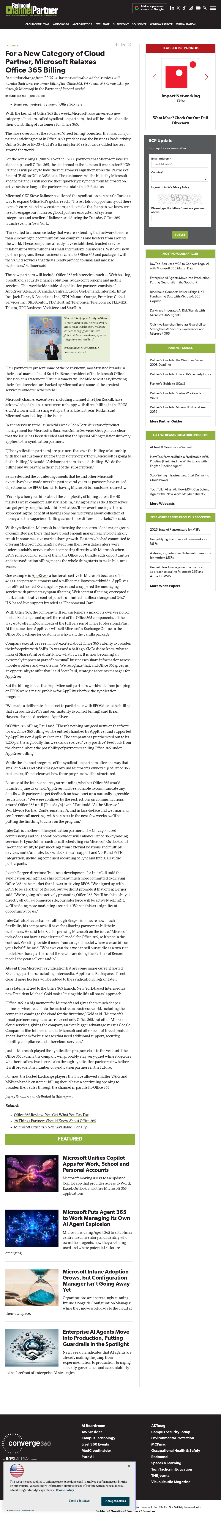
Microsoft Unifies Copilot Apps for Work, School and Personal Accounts (96, 1164)
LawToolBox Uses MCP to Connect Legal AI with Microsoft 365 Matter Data (179, 266)
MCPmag (159, 1444)
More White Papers (165, 586)
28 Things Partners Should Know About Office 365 (55, 1121)
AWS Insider (92, 1432)
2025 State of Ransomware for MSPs (175, 530)
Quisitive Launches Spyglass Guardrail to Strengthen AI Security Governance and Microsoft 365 (178, 329)
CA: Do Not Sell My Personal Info (179, 1507)
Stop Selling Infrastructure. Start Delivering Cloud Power (179, 478)
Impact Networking (181, 96)
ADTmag (158, 1426)
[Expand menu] (213, 9)
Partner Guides (180, 348)
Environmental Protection (172, 1438)
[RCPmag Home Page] (31, 11)
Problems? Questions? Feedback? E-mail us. (126, 1511)
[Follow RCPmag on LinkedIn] (172, 9)
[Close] (129, 1466)
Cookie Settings (79, 1501)
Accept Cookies (115, 1501)
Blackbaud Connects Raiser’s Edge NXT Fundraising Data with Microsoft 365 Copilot (177, 297)
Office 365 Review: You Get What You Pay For (51, 1115)
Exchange (103, 24)
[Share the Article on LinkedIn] (122, 44)
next (206, 76)
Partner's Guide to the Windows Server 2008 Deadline (177, 363)
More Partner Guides (166, 421)
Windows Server (161, 24)
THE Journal (160, 1476)
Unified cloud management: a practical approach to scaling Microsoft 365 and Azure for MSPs (177, 572)
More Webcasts (162, 504)
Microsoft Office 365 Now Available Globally (50, 1127)
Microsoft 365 (82, 24)
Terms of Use (149, 1507)
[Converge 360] (26, 1444)
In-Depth (12, 45)
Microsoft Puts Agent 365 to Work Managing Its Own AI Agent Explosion (96, 1218)
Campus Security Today (170, 1432)
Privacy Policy (181, 187)
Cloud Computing (37, 24)
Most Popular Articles (181, 254)
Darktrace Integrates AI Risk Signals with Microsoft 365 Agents (177, 313)
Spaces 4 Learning (166, 1463)
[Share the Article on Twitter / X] (128, 44)
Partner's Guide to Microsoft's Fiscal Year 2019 (178, 410)
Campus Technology (98, 1438)
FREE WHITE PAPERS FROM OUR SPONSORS (180, 517)
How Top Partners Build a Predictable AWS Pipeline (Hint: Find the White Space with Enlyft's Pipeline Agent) (179, 462)
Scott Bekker (17, 96)
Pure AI (88, 1457)
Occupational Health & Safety (175, 1451)
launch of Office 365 (37, 113)
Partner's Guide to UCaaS (167, 384)
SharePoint (121, 24)
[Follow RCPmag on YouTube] (198, 8)
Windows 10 (61, 24)
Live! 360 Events (95, 1444)
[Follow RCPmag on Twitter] (178, 8)
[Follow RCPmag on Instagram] (191, 9)
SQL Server (139, 24)
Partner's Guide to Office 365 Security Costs (180, 374)
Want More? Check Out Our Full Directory (180, 120)
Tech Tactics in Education (171, 1469)
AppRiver (40, 575)
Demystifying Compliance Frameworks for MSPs (178, 542)
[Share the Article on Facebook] (115, 44)
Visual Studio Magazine (170, 1482)
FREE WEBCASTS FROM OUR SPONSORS (180, 435)
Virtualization (186, 24)
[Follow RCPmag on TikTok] (184, 9)
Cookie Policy (65, 1490)
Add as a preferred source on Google (152, 8)
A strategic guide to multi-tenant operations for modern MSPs (180, 556)
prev (155, 76)
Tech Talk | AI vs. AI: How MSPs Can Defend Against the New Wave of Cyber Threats (180, 492)
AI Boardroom (93, 1426)
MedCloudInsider (96, 1451)
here (79, 104)
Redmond (159, 1457)
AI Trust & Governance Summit (171, 447)
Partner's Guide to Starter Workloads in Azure (177, 396)
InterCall (12, 830)
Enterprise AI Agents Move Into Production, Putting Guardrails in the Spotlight (96, 1338)
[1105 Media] (20, 1460)
